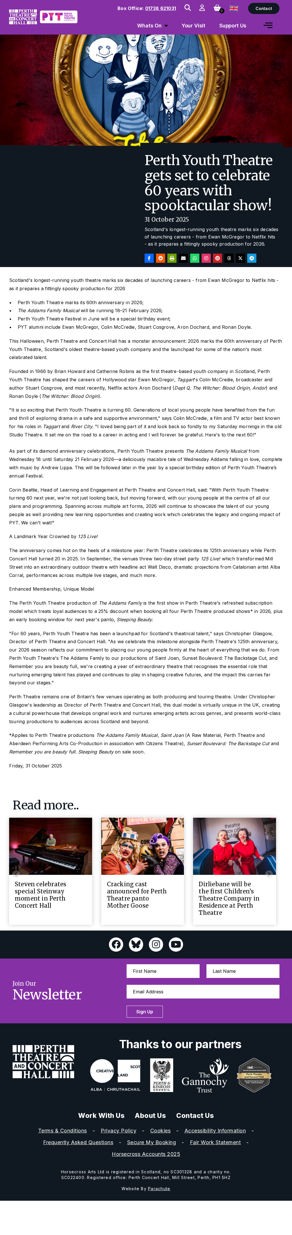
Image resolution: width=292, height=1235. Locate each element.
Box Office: (146, 8)
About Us (150, 1115)
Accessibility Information (215, 1131)
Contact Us (195, 1115)
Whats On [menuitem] (149, 26)
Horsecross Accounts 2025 (146, 1154)
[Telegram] (251, 258)
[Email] (183, 258)
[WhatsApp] (194, 258)
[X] (240, 258)
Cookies (160, 1131)
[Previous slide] (16, 874)
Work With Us (101, 1115)
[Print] (172, 258)
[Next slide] (269, 874)
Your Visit (194, 26)
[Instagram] (206, 258)
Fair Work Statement (215, 1142)
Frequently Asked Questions (78, 1142)
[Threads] (229, 258)
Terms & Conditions (62, 1131)
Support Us (233, 26)
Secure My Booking (151, 1142)
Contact (264, 8)
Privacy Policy (118, 1131)
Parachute (159, 1188)
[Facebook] (149, 258)
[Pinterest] (217, 258)
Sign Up (144, 1012)
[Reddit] (160, 258)
